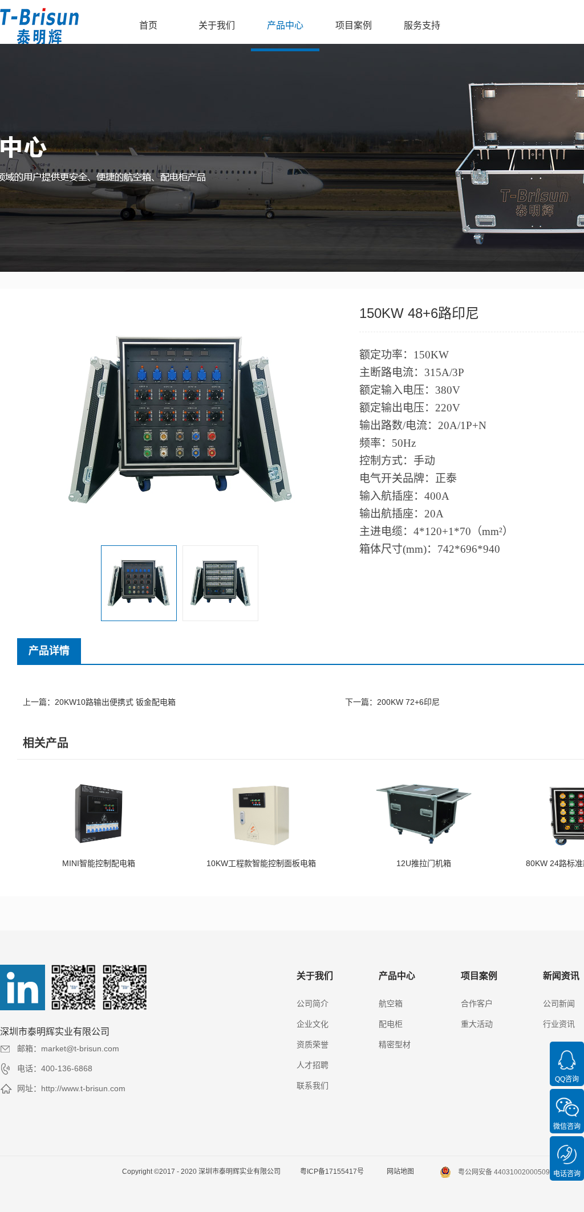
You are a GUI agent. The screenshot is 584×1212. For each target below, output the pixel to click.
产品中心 (285, 25)
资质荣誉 (312, 1044)
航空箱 (391, 1003)
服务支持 (422, 25)
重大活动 (477, 1024)
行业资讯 (559, 1024)
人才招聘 (312, 1065)
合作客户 (477, 1003)
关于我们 (216, 25)
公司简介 (312, 1003)
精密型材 (395, 1044)
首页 (148, 25)
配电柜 (391, 1024)
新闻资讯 (561, 976)
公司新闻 (559, 1003)
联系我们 (312, 1085)
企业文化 (312, 1024)
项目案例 (353, 25)
